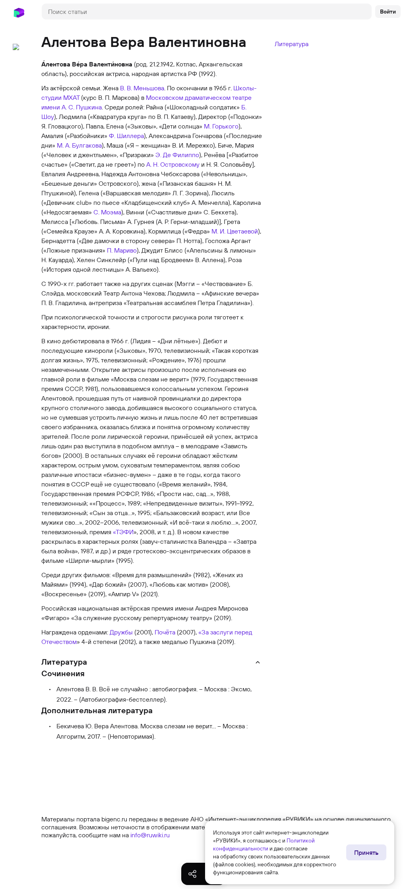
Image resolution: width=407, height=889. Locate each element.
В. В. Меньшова (142, 88)
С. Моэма (107, 212)
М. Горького (221, 126)
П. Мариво (122, 250)
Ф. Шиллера (126, 136)
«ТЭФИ (123, 532)
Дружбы (121, 632)
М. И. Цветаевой (234, 231)
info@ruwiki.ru (150, 835)
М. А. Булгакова (79, 145)
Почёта (165, 632)
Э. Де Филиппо (177, 155)
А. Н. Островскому (173, 164)
